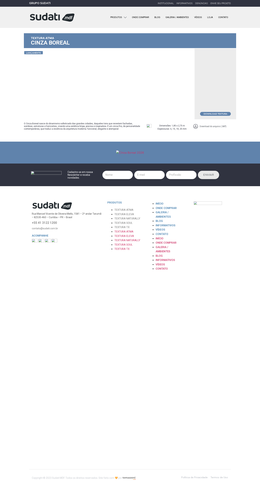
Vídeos (160, 229)
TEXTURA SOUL (123, 223)
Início (159, 203)
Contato (162, 234)
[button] (33, 52)
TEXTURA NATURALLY (127, 218)
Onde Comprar (166, 208)
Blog (159, 221)
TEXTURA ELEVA (124, 214)
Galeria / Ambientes (163, 214)
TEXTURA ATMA (42, 38)
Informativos (165, 225)
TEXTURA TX (121, 227)
